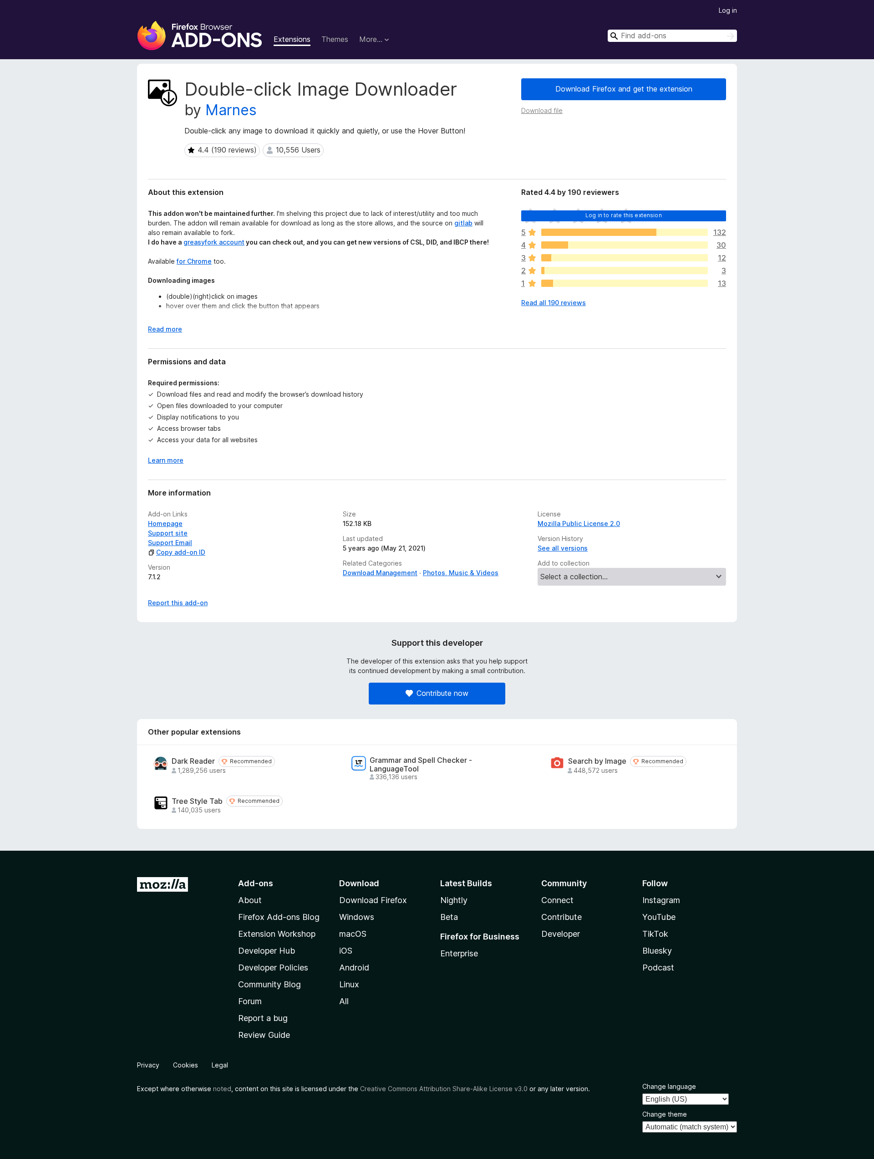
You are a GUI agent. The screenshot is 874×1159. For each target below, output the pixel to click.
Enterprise (459, 953)
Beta (449, 917)
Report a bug (263, 1018)
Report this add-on (178, 603)
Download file (542, 110)
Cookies (185, 1065)
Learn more (165, 460)
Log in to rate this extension (623, 215)
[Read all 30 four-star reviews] (624, 245)
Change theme (664, 1114)
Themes (334, 39)
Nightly (453, 900)
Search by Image (597, 761)
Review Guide (264, 1035)
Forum (250, 1001)
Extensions (292, 39)
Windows (356, 917)
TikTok (655, 934)
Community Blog (269, 984)
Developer (560, 934)
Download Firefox (373, 900)
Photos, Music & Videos (460, 573)
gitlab (463, 223)
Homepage (165, 523)
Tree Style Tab (197, 801)
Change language (669, 1086)
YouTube (659, 917)
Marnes (231, 110)
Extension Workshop (276, 934)
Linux (349, 984)
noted (222, 1089)
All (344, 1001)
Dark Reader (193, 761)
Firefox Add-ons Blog (279, 917)
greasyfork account (213, 242)
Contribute (561, 917)
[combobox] (672, 36)
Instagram (661, 900)
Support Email (170, 542)
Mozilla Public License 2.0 (579, 523)
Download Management (380, 573)
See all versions (563, 548)
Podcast (658, 967)
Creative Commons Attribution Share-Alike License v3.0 (444, 1089)
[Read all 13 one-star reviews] (624, 283)
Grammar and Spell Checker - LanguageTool (421, 764)
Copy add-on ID (180, 552)
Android (354, 967)
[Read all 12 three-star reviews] (624, 257)
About (250, 900)
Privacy (148, 1065)
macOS (352, 934)
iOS (345, 950)
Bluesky (657, 950)
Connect (557, 900)
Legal (220, 1065)
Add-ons (255, 883)
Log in (728, 10)
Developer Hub (266, 950)
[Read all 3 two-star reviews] (624, 270)
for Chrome (194, 261)
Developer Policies (273, 967)
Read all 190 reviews (553, 302)
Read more (165, 329)
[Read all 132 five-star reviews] (624, 232)
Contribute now (442, 693)
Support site (168, 533)
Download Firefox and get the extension (623, 88)
